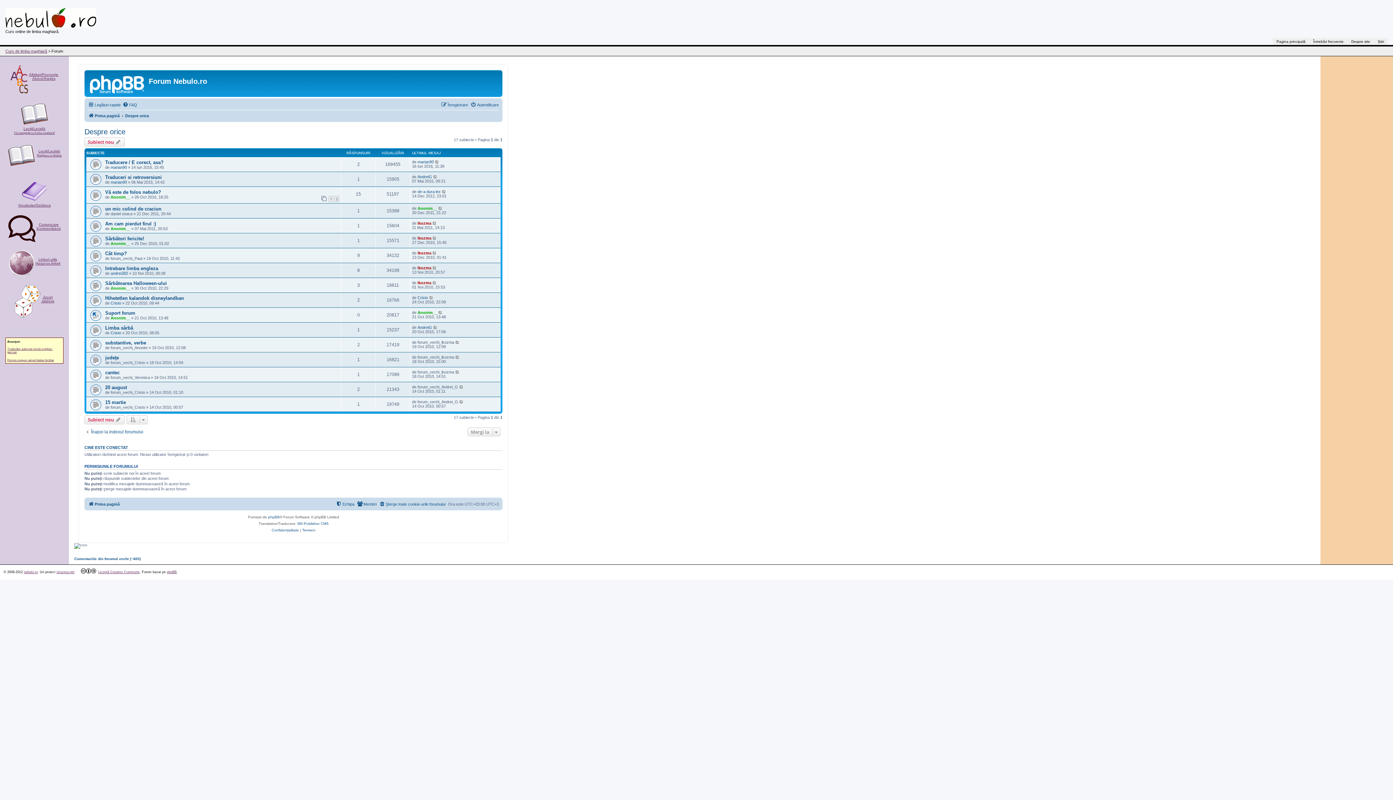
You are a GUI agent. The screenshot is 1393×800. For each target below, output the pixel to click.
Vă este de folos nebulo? (133, 192)
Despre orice (105, 132)
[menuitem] (130, 105)
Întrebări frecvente (1328, 42)
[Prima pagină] (117, 83)
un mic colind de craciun (133, 209)
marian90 (119, 167)
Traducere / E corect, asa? (134, 162)
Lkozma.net (65, 572)
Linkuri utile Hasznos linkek (48, 261)
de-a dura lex (429, 191)
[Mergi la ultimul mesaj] (437, 162)
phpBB (274, 517)
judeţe (112, 357)
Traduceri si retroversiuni (133, 177)
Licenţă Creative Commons (119, 572)
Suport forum (120, 313)
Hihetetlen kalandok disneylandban (144, 298)
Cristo (116, 303)
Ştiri (1381, 42)
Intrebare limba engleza (131, 268)
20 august (116, 387)
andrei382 (119, 273)
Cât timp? (116, 253)
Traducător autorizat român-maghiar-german (30, 350)
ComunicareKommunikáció (49, 226)
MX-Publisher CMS (313, 524)
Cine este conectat (106, 447)
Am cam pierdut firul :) (130, 223)
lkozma (424, 223)
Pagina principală (1291, 42)
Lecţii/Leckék (34, 131)
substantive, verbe (125, 343)
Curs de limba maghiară (26, 51)
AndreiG (425, 177)
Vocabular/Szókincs (34, 205)
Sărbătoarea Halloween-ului (136, 283)
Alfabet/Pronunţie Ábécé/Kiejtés (43, 77)
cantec (112, 372)
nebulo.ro (31, 572)
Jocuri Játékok (47, 299)
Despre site (1360, 42)
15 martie (115, 402)
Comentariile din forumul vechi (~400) (107, 559)
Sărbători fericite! (124, 238)
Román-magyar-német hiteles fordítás (30, 360)
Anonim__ (120, 197)
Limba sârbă (119, 328)
